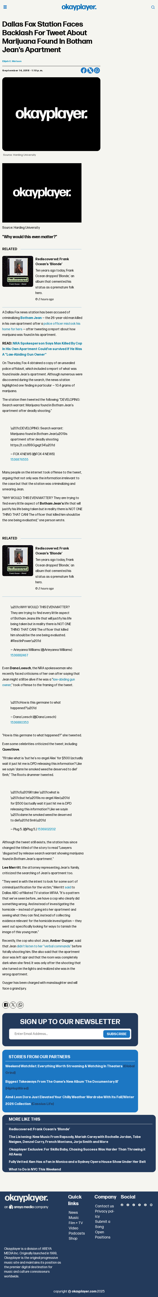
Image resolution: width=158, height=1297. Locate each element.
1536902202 (46, 829)
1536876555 (19, 460)
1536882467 (19, 655)
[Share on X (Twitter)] (90, 70)
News (73, 1212)
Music (74, 1218)
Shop (73, 1238)
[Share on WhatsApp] (97, 70)
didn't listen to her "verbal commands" (44, 946)
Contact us (104, 1206)
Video (73, 1228)
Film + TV (76, 1223)
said (68, 887)
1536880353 (19, 723)
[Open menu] (5, 7)
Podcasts (77, 1233)
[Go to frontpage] (79, 7)
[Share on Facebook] (84, 70)
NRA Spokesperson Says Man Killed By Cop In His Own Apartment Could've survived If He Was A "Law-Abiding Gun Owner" (42, 349)
